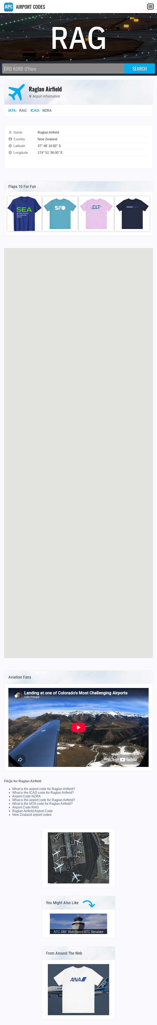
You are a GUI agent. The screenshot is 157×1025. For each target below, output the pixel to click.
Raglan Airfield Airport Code (32, 811)
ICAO (35, 110)
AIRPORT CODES (30, 6)
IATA (12, 110)
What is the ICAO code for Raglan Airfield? (43, 792)
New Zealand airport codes (32, 814)
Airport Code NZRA (26, 796)
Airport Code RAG (25, 807)
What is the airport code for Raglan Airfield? (43, 789)
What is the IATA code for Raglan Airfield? (42, 803)
